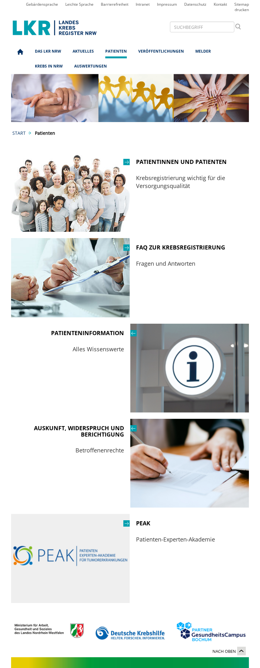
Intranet (143, 4)
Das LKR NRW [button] (48, 51)
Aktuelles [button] (83, 51)
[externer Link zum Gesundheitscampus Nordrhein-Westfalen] (211, 633)
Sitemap (241, 4)
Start (19, 133)
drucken (242, 9)
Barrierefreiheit (114, 4)
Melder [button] (203, 51)
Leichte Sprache (79, 4)
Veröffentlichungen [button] (161, 51)
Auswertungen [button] (90, 66)
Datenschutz (195, 4)
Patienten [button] (116, 51)
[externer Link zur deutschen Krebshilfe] (130, 633)
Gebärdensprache (42, 4)
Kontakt (220, 4)
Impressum (167, 4)
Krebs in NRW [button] (49, 66)
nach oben (224, 651)
